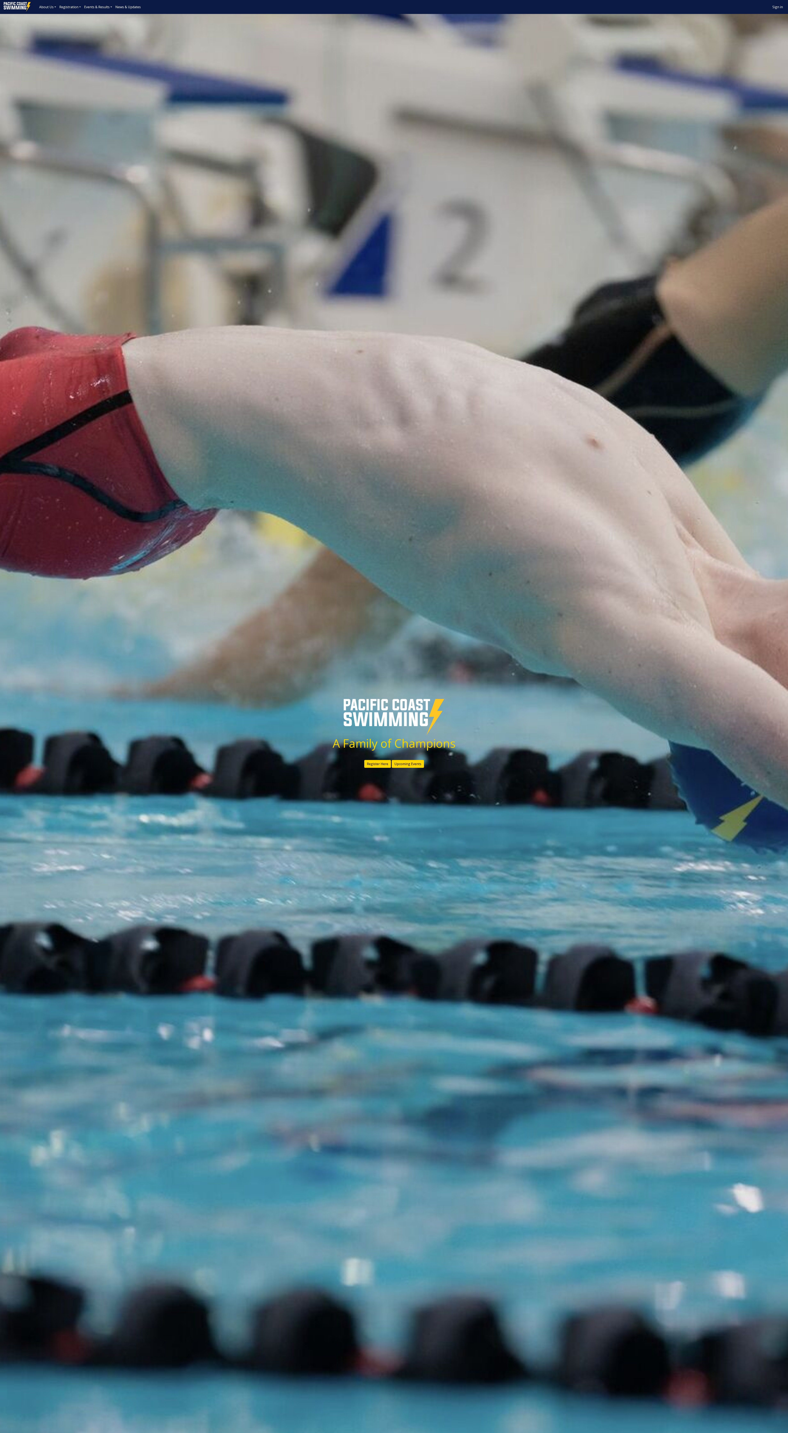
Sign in (777, 7)
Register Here (377, 764)
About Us (46, 7)
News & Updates (128, 7)
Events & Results (97, 7)
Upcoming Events (407, 764)
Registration (68, 7)
